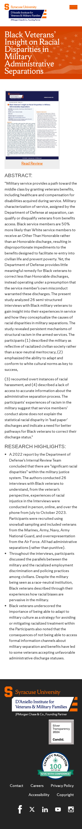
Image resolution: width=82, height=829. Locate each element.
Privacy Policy (62, 785)
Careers (37, 785)
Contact (16, 785)
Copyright (65, 794)
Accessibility (38, 794)
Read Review (32, 163)
